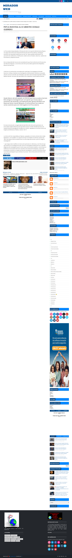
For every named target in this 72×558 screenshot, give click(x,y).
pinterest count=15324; (54, 229)
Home (6, 16)
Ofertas (51, 119)
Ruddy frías (55, 187)
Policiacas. (53, 296)
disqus (25, 192)
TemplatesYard (13, 556)
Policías (53, 302)
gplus (51, 116)
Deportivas (11, 16)
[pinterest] (62, 556)
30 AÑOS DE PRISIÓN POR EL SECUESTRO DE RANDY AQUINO (40, 185)
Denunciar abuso (53, 172)
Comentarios (66, 436)
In (51, 250)
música (52, 262)
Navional (53, 275)
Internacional (54, 252)
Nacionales (41, 16)
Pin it (32, 158)
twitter (51, 115)
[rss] (64, 556)
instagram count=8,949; (54, 229)
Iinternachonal (54, 247)
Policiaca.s (53, 284)
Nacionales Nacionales (56, 271)
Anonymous (55, 182)
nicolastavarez (56, 178)
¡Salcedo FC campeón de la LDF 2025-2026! (58, 79)
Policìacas (53, 290)
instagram (51, 117)
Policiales (53, 300)
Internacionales (27, 16)
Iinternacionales (54, 248)
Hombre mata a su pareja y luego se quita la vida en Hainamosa (61, 136)
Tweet (10, 158)
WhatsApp (51, 396)
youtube (51, 407)
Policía (52, 277)
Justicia (8, 24)
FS (21, 556)
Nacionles (53, 273)
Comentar (44, 158)
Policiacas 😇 (54, 294)
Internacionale (54, 254)
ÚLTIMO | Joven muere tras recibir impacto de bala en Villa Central (46, 18)
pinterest (51, 393)
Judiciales (34, 16)
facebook (40, 192)
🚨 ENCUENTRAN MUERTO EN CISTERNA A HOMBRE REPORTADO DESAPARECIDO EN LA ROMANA (61, 141)
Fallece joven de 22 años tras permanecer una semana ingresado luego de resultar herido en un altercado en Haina (59, 494)
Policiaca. (53, 283)
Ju (51, 258)
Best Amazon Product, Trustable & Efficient (60, 191)
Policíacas (48, 16)
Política (54, 16)
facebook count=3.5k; (54, 228)
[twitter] (63, 1)
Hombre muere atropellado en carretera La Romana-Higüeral (60, 158)
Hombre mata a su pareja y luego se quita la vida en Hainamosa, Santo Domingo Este (61, 131)
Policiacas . (53, 292)
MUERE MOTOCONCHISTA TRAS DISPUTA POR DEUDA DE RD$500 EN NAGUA (61, 168)
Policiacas (30, 18)
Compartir (21, 158)
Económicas (19, 16)
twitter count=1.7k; (53, 230)
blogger (10, 192)
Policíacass (53, 298)
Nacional (53, 267)
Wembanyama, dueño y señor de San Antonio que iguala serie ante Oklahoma (59, 82)
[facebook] (59, 1)
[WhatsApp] (68, 556)
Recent (53, 436)
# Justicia (8, 155)
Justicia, (17, 31)
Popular (59, 436)
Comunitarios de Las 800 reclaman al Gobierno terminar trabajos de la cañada (17, 21)
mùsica (52, 264)
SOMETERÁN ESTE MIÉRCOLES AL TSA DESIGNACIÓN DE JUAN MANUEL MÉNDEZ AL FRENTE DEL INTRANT (9, 186)
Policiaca (53, 279)
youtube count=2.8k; (53, 231)
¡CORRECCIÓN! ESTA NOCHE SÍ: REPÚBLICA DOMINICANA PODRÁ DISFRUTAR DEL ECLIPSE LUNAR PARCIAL (62, 126)
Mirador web (10, 7)
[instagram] (61, 1)
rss (50, 113)
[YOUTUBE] (65, 1)
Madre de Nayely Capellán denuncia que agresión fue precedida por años (62, 154)
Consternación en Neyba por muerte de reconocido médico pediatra (61, 163)
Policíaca (53, 281)
